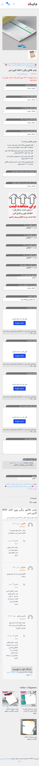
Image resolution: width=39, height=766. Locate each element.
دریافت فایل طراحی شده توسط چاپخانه (24, 183)
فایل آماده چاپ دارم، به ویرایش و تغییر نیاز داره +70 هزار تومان (20, 157)
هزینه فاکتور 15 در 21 (30, 235)
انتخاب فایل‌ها (19, 323)
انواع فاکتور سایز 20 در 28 (28, 131)
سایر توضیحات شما (30, 439)
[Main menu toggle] (2, 4)
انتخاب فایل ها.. (31, 341)
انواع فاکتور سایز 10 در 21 (29, 97)
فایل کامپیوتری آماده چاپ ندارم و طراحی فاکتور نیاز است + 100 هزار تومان (19, 163)
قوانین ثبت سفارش (18, 463)
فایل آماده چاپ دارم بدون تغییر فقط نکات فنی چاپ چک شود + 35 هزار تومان (19, 152)
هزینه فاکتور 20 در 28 (29, 255)
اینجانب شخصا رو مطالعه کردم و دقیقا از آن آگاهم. (21, 464)
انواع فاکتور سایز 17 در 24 (28, 119)
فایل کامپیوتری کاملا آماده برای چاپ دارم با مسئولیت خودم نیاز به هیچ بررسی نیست (20, 146)
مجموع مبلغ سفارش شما (28, 275)
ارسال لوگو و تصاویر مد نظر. (27, 406)
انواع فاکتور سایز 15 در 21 (28, 108)
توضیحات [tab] (33, 498)
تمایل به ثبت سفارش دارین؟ (27, 285)
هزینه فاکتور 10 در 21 (30, 225)
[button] (14, 4)
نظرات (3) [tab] (33, 502)
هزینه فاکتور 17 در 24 (29, 245)
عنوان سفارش (32, 296)
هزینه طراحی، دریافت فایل (28, 265)
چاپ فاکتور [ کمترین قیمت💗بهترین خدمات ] (21, 66)
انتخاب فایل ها (31, 308)
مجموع (34, 476)
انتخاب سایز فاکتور (30, 85)
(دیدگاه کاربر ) (22, 74)
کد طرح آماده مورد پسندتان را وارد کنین (24, 171)
